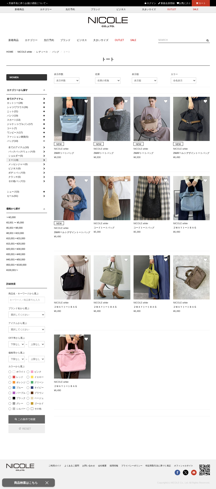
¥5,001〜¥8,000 (14, 228)
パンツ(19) (12, 115)
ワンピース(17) (15, 132)
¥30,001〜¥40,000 (15, 254)
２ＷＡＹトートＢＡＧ (184, 227)
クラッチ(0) (14, 177)
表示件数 (58, 74)
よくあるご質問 (71, 465)
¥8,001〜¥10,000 (15, 233)
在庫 (97, 74)
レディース (42, 52)
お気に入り (185, 3)
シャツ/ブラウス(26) (17, 107)
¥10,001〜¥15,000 (15, 238)
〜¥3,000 (11, 217)
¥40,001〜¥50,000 (15, 259)
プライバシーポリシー (131, 465)
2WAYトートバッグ (64, 153)
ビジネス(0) (14, 168)
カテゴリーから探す (17, 90)
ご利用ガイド (55, 465)
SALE (195, 9)
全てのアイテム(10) (18, 147)
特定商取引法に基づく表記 (158, 465)
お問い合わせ (88, 465)
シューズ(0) (13, 191)
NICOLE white (25, 52)
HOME (9, 52)
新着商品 (19, 9)
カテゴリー (46, 9)
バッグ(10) (12, 141)
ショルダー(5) (15, 155)
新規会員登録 (167, 3)
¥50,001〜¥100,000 (16, 265)
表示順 (135, 74)
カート (202, 3)
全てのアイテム (15, 98)
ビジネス (121, 9)
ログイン (151, 3)
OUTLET (171, 9)
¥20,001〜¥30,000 (15, 249)
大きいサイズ (149, 9)
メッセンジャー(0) (18, 164)
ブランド (95, 9)
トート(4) (13, 160)
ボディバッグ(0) (16, 172)
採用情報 (114, 465)
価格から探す (13, 208)
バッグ (55, 52)
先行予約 (70, 9)
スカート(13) (13, 120)
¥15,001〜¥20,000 (15, 243)
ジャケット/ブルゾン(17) (20, 124)
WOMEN (14, 77)
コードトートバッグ (104, 227)
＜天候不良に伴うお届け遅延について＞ (27, 3)
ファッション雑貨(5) (17, 136)
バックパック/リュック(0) (21, 151)
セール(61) (12, 196)
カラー (174, 74)
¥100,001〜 (12, 270)
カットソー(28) (15, 103)
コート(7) (12, 128)
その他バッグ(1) (16, 181)
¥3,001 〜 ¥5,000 (15, 222)
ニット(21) (12, 111)
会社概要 (102, 465)
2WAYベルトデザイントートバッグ (191, 153)
